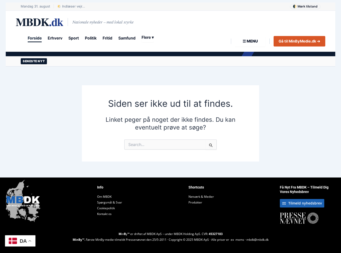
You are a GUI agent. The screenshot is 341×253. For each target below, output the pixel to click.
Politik (91, 38)
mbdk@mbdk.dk (257, 240)
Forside (35, 38)
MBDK (39, 22)
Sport (73, 38)
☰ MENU (250, 41)
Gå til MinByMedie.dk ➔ (299, 41)
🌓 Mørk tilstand (305, 6)
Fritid (107, 38)
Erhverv (55, 38)
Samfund (127, 38)
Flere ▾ (148, 37)
